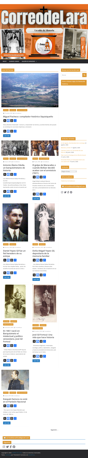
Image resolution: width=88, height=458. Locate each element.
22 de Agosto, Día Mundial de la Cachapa (73, 143)
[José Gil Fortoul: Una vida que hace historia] (44, 303)
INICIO (4, 61)
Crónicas (6, 110)
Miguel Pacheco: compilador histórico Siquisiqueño (28, 116)
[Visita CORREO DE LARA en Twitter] (65, 192)
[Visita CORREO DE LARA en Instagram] (62, 192)
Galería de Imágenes (28, 61)
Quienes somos (14, 61)
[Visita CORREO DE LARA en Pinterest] (71, 192)
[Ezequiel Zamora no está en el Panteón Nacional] (15, 380)
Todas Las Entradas (22, 110)
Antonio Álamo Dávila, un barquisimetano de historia (14, 168)
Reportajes (6, 321)
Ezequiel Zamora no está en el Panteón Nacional (15, 400)
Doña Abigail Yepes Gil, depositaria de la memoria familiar (43, 253)
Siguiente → (54, 430)
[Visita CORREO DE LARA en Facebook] (68, 192)
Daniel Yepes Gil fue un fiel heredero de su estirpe (14, 253)
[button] (36, 61)
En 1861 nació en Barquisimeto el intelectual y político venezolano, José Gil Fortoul (13, 336)
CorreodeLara (18, 113)
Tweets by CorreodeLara (68, 181)
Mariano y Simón (66, 147)
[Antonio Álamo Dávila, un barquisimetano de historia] (15, 148)
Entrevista (35, 325)
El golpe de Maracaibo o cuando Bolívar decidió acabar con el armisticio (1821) (44, 169)
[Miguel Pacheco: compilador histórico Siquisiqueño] (29, 90)
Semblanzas (12, 110)
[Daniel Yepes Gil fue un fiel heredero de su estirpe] (15, 222)
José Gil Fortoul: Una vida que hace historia (43, 336)
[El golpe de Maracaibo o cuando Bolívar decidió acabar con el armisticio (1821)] (44, 148)
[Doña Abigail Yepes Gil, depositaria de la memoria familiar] (44, 222)
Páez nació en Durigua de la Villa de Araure (73, 155)
